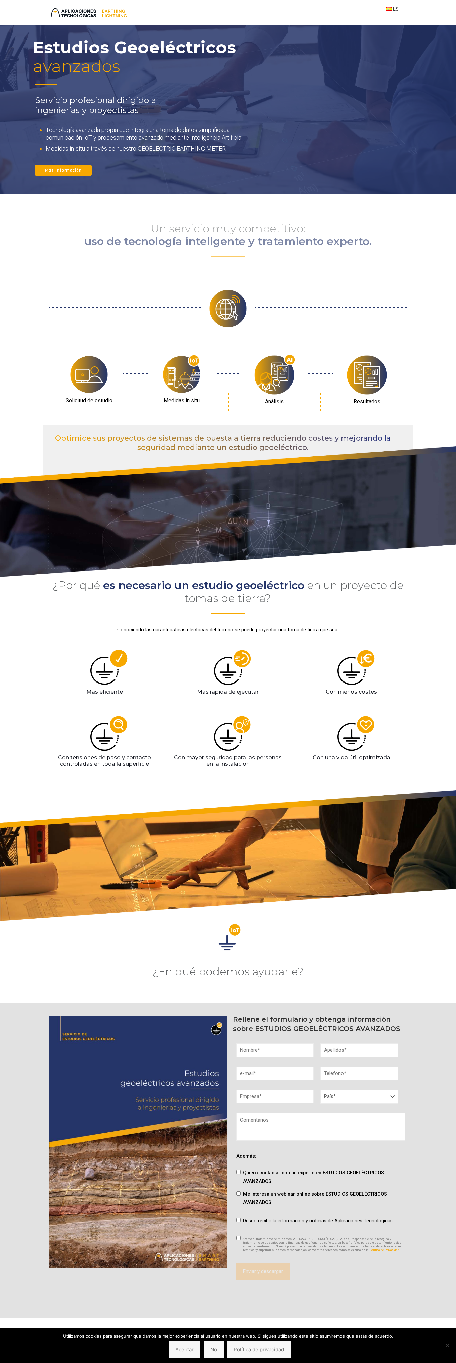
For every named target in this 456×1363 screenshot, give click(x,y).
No (213, 1349)
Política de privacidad (259, 1349)
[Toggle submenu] (393, 21)
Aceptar (184, 1349)
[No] (447, 1345)
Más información (63, 170)
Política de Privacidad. (384, 1250)
